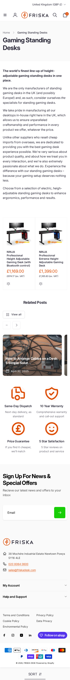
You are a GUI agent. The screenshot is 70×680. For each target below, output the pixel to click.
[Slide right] (16, 325)
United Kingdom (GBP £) (47, 4)
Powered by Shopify (45, 663)
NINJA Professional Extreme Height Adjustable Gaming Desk (51, 258)
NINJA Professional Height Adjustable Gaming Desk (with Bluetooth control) (19, 258)
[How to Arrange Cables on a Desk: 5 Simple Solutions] (32, 355)
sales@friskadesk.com (22, 570)
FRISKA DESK (30, 663)
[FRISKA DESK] (18, 544)
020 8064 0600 (18, 564)
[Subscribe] (59, 512)
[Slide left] (7, 325)
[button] (5, 15)
